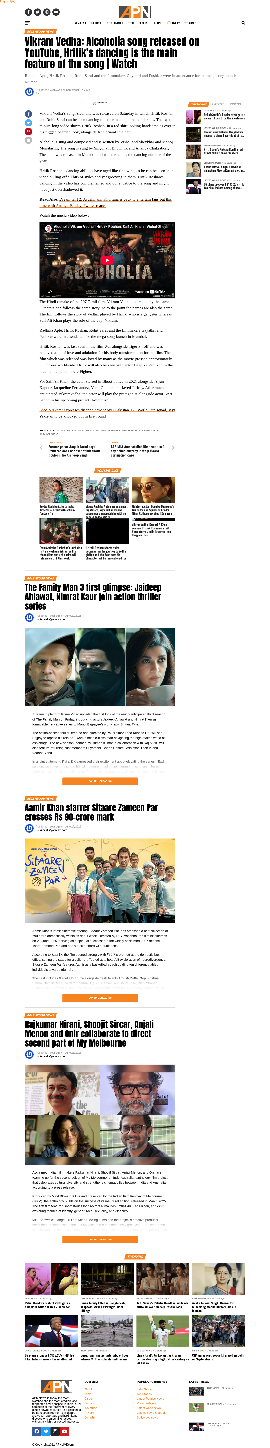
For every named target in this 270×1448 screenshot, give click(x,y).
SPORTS (143, 23)
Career (88, 1398)
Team (87, 1394)
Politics (96, 23)
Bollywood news (147, 1417)
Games (192, 23)
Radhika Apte (132, 430)
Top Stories (144, 1394)
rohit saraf (151, 430)
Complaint (90, 1417)
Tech (131, 23)
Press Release (146, 1403)
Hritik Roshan (111, 430)
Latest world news (149, 1408)
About (88, 1389)
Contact (89, 1403)
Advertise (90, 1408)
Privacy (89, 1412)
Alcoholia (69, 430)
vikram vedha (49, 434)
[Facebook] (36, 1431)
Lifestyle (157, 23)
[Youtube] (64, 1431)
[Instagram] (55, 1431)
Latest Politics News (150, 1398)
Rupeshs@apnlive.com (53, 619)
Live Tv (176, 23)
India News (80, 23)
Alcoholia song (89, 430)
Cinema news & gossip (151, 1412)
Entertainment (114, 23)
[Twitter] (46, 1431)
